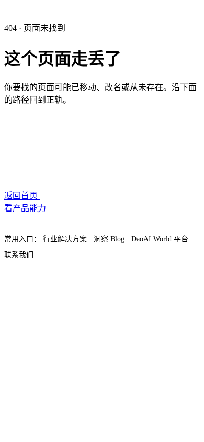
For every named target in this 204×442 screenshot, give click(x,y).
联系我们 (18, 255)
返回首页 (22, 195)
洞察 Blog (109, 239)
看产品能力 (25, 208)
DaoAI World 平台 (159, 239)
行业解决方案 (65, 239)
